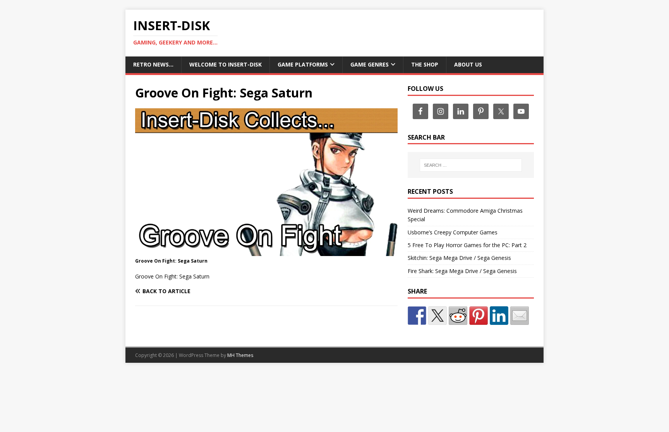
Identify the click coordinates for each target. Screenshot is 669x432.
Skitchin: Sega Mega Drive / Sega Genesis (459, 257)
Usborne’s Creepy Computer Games (452, 232)
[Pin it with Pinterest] (478, 315)
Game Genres (369, 64)
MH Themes (240, 355)
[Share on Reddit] (458, 315)
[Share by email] (519, 315)
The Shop (424, 64)
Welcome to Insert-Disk (225, 64)
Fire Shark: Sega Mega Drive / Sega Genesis (462, 271)
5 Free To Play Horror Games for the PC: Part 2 (467, 245)
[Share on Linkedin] (499, 315)
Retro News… (153, 64)
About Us (468, 64)
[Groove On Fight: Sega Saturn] (266, 251)
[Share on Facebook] (417, 315)
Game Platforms (303, 64)
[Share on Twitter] (437, 315)
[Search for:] (471, 165)
